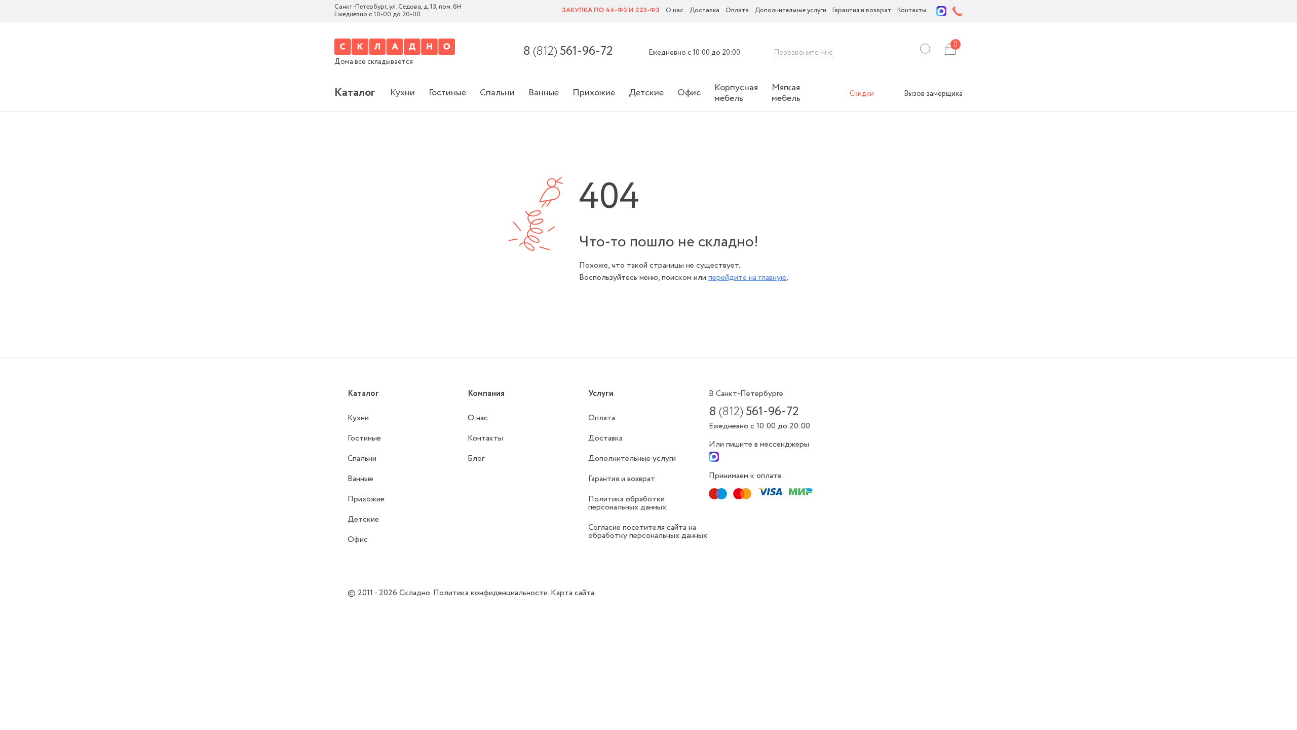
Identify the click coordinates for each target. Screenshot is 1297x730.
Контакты (911, 11)
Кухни (402, 92)
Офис (689, 92)
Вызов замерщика (933, 94)
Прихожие (594, 92)
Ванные (543, 92)
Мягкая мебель (786, 93)
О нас (674, 11)
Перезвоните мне (803, 53)
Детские (646, 92)
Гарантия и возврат (861, 11)
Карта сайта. (573, 593)
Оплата (737, 11)
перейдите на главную (747, 277)
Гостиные (447, 92)
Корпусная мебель (736, 93)
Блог (476, 458)
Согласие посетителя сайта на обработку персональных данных (647, 531)
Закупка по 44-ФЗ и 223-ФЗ (611, 11)
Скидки (862, 94)
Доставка (704, 11)
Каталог (354, 93)
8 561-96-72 (568, 52)
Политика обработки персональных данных (627, 503)
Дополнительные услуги (790, 11)
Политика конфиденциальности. (492, 593)
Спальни (497, 92)
